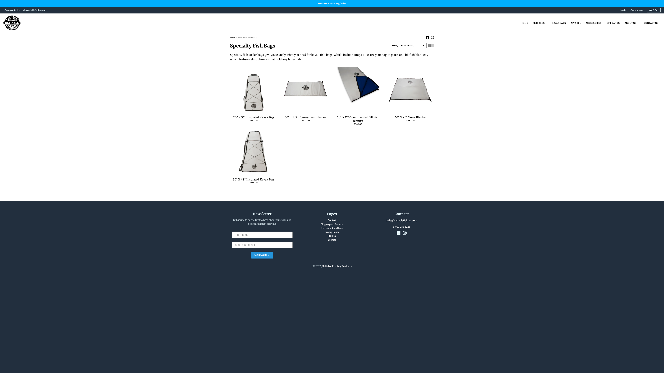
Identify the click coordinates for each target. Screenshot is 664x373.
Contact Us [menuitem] (651, 23)
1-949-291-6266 (401, 226)
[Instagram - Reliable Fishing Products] (432, 37)
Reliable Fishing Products (337, 266)
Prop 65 (332, 235)
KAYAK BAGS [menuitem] (559, 23)
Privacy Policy (332, 231)
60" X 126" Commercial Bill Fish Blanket (358, 119)
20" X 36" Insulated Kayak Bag (253, 117)
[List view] (432, 45)
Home (232, 37)
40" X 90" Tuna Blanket (410, 117)
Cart (655, 10)
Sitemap (332, 239)
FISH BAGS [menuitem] (539, 23)
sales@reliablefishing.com (33, 10)
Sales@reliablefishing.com (401, 220)
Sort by (395, 45)
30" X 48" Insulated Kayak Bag (253, 179)
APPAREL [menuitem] (576, 23)
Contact (332, 220)
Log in (623, 10)
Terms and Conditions (332, 227)
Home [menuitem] (524, 23)
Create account (637, 10)
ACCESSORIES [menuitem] (593, 23)
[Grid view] (429, 45)
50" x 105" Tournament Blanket (306, 117)
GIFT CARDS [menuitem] (613, 23)
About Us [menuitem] (630, 23)
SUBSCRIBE (262, 255)
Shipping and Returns (332, 224)
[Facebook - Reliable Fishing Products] (427, 37)
